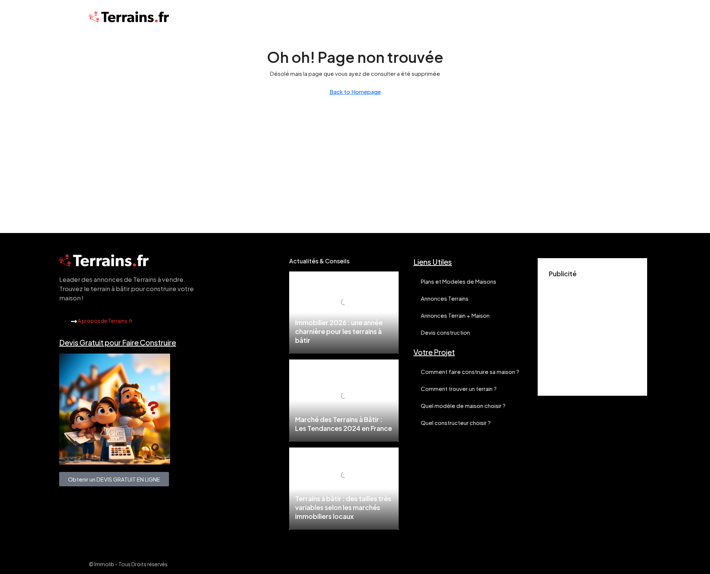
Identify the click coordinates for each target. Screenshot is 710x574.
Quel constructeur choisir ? (456, 422)
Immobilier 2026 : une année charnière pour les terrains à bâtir (339, 331)
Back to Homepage (355, 91)
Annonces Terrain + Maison (455, 315)
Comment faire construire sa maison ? (470, 371)
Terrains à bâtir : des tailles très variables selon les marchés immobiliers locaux (343, 507)
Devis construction (445, 332)
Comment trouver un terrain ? (459, 388)
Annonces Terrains (445, 298)
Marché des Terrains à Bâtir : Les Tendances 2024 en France (343, 423)
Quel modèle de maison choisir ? (463, 405)
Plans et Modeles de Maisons (458, 281)
